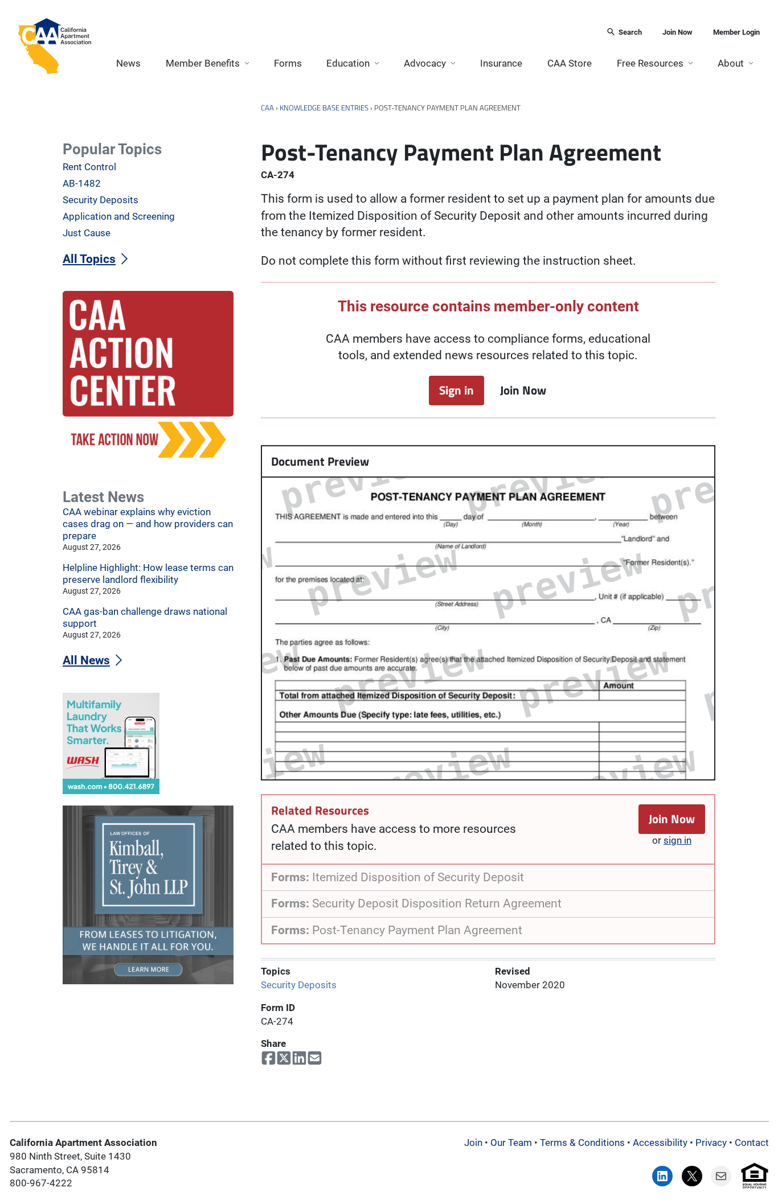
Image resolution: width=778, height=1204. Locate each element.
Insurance (501, 63)
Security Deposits (299, 985)
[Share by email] (314, 1058)
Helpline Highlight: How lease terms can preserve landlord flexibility (148, 573)
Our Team (511, 1142)
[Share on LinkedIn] (299, 1058)
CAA (267, 107)
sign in (677, 840)
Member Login (736, 32)
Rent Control (89, 166)
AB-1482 (82, 183)
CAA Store (569, 63)
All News (86, 660)
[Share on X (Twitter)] (284, 1058)
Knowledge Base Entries (324, 107)
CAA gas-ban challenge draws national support (145, 617)
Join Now (677, 32)
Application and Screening (119, 216)
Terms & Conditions (582, 1142)
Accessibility (660, 1142)
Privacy (711, 1142)
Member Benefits (203, 63)
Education (348, 63)
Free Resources (650, 63)
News (128, 63)
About (731, 63)
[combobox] (345, 32)
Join (473, 1142)
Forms (288, 63)
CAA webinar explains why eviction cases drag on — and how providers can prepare (148, 523)
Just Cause (86, 233)
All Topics (89, 259)
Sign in (456, 390)
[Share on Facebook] (268, 1058)
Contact (752, 1142)
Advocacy (425, 63)
